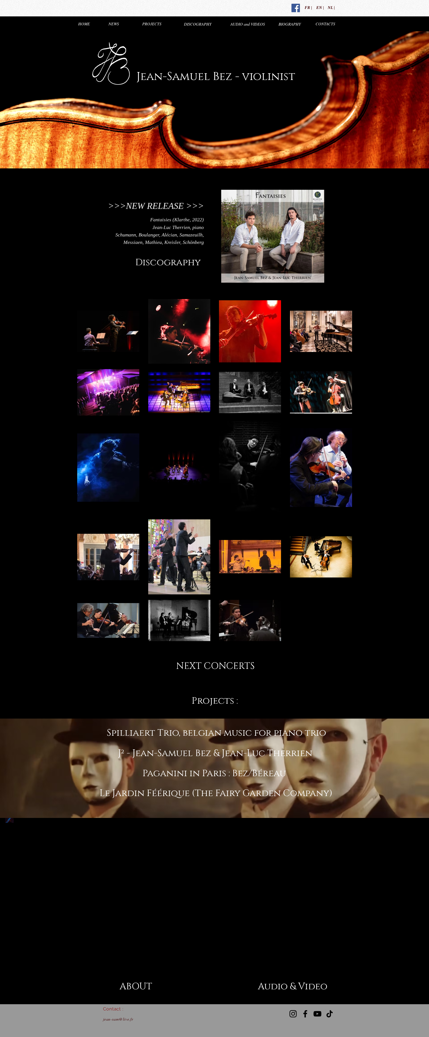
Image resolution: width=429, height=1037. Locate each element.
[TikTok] (329, 1014)
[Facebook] (305, 1014)
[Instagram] (293, 1014)
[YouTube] (317, 1014)
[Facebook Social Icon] (295, 8)
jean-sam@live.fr (118, 1019)
